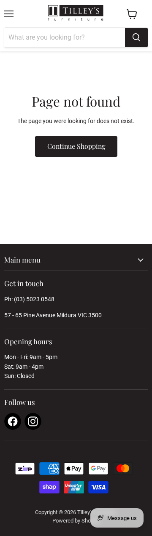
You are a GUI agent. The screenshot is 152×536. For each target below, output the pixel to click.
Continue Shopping (76, 146)
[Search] (136, 37)
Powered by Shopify (76, 520)
